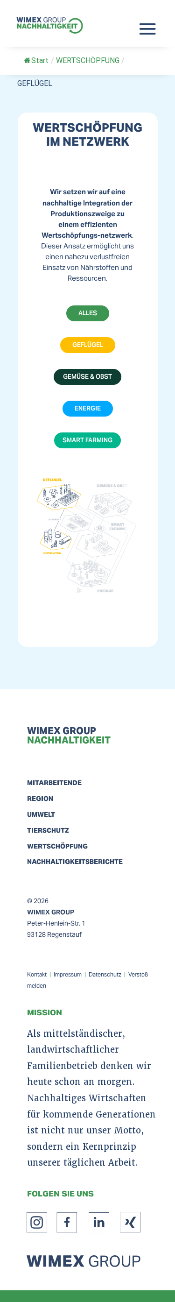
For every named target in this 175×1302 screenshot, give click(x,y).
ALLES (87, 313)
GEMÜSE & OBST (87, 377)
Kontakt (37, 974)
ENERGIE (88, 408)
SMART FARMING (87, 440)
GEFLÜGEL (87, 345)
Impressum (68, 974)
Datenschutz (105, 974)
